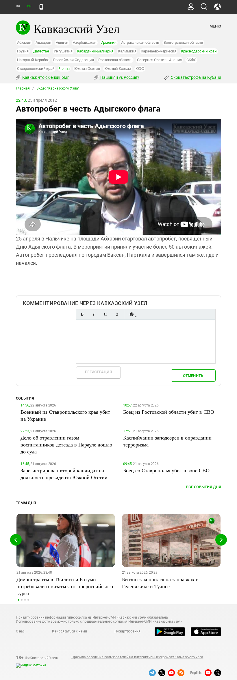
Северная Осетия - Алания (159, 60)
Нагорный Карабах (33, 60)
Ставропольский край (35, 68)
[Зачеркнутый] (117, 314)
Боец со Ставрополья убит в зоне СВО (166, 470)
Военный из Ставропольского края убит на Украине (65, 415)
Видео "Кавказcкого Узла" (57, 88)
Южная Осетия (87, 68)
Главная (23, 88)
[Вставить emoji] (131, 314)
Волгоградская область (183, 42)
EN (29, 6)
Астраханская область (140, 42)
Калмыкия (127, 51)
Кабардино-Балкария (95, 51)
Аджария (43, 42)
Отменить (193, 375)
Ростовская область (115, 60)
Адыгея (62, 42)
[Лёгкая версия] (41, 7)
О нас (20, 631)
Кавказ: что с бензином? (45, 77)
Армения (108, 42)
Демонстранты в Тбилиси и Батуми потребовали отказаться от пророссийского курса (64, 586)
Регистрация (98, 372)
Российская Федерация (73, 60)
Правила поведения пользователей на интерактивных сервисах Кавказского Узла (137, 657)
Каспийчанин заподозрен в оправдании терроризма (167, 441)
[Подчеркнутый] (105, 314)
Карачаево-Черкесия (158, 51)
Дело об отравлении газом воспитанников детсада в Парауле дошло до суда (66, 444)
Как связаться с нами (69, 631)
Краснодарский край (199, 51)
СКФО (191, 60)
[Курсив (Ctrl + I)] (93, 314)
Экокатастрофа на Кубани (195, 77)
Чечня (64, 68)
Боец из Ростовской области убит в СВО (168, 411)
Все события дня (203, 487)
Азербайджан (84, 42)
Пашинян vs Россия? (119, 77)
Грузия (23, 51)
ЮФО (140, 68)
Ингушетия (63, 51)
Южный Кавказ (117, 68)
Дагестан (41, 51)
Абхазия (24, 42)
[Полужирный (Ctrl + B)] (82, 314)
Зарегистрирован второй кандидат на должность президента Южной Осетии (64, 474)
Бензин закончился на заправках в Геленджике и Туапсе (160, 583)
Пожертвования (127, 631)
